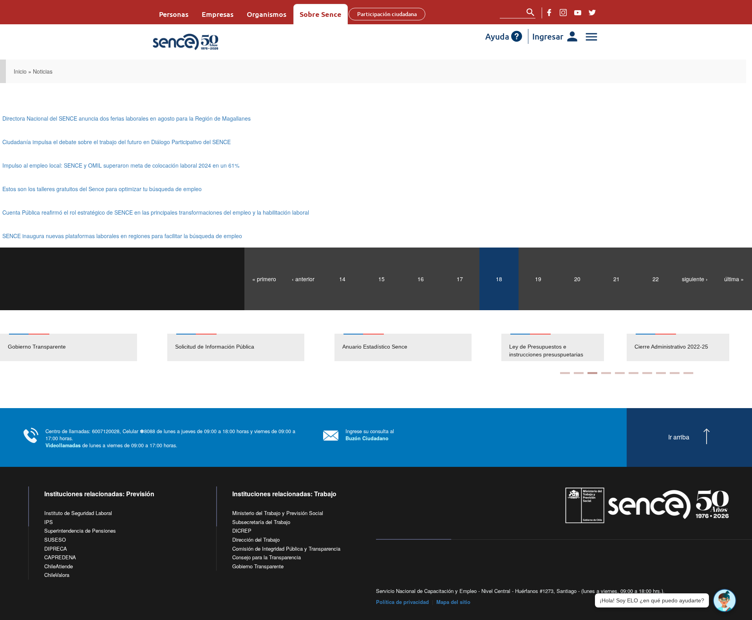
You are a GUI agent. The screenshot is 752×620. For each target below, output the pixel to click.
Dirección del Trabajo (256, 539)
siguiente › (695, 279)
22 (656, 279)
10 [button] (688, 373)
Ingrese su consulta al (369, 434)
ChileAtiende (58, 566)
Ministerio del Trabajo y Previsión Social (277, 513)
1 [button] (565, 373)
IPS (48, 522)
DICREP (241, 530)
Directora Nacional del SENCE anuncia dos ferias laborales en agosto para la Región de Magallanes (126, 118)
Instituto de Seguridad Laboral (78, 513)
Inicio (20, 71)
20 (577, 279)
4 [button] (606, 373)
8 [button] (661, 373)
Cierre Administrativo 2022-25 (671, 346)
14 (342, 279)
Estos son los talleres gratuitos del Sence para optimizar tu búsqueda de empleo (102, 189)
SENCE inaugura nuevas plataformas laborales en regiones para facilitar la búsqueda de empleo (122, 236)
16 (421, 279)
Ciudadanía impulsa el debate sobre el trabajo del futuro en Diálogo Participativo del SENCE (116, 142)
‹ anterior (303, 279)
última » (734, 279)
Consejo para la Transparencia (266, 557)
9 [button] (675, 373)
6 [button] (633, 373)
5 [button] (620, 373)
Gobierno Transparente (37, 346)
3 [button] (592, 373)
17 (460, 279)
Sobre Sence (321, 13)
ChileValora (56, 574)
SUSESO (55, 539)
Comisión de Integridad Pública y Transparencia (286, 548)
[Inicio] (208, 42)
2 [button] (579, 373)
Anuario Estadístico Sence (374, 346)
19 (538, 279)
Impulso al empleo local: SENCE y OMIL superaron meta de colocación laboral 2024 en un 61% (120, 165)
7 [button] (647, 373)
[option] (83, 347)
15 (381, 279)
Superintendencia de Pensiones (80, 530)
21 (616, 279)
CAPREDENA (60, 557)
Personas (173, 13)
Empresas (217, 13)
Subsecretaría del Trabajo (261, 522)
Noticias (42, 71)
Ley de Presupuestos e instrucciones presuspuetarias (546, 350)
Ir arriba (678, 437)
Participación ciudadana (387, 14)
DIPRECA (55, 548)
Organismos (266, 13)
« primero (264, 279)
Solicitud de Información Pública (214, 346)
